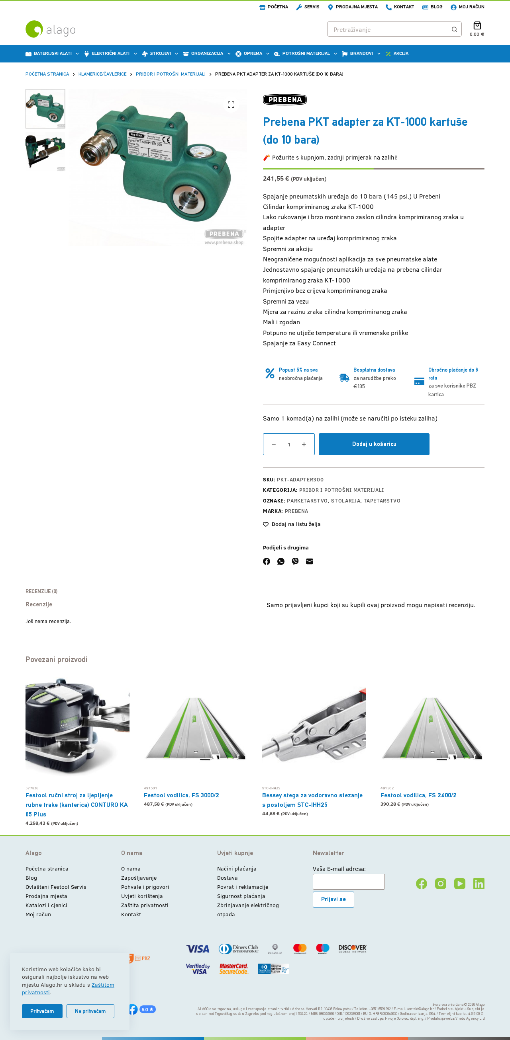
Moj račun (471, 7)
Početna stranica (47, 868)
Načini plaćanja (237, 868)
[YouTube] (459, 883)
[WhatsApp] (280, 561)
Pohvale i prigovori (145, 886)
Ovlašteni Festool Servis (56, 886)
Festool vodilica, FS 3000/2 (181, 795)
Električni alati (110, 53)
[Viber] (295, 561)
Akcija (401, 53)
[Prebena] (285, 100)
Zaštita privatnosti (145, 905)
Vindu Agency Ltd (469, 1019)
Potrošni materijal (306, 53)
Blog (437, 7)
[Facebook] (266, 561)
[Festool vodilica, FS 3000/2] (196, 729)
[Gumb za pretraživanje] (454, 29)
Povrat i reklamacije (242, 886)
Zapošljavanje (139, 877)
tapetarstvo (382, 500)
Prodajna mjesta (357, 7)
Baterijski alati (53, 53)
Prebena (297, 510)
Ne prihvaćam (90, 1011)
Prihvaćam (42, 1011)
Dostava (227, 877)
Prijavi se (333, 899)
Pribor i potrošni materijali (341, 489)
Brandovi (361, 53)
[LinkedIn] (478, 883)
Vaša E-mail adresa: (339, 869)
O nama (131, 868)
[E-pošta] (309, 561)
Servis (312, 7)
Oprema (253, 53)
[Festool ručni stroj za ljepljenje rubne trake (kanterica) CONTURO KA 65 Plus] (77, 729)
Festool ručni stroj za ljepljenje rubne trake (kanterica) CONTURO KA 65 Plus (77, 804)
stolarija (345, 500)
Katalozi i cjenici (46, 905)
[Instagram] (440, 883)
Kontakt (404, 7)
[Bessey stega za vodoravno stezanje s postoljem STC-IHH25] (314, 729)
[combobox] (387, 29)
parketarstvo (307, 500)
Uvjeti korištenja (142, 896)
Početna (278, 7)
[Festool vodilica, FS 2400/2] (432, 729)
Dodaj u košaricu (374, 443)
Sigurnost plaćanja (241, 896)
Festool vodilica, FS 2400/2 (419, 795)
